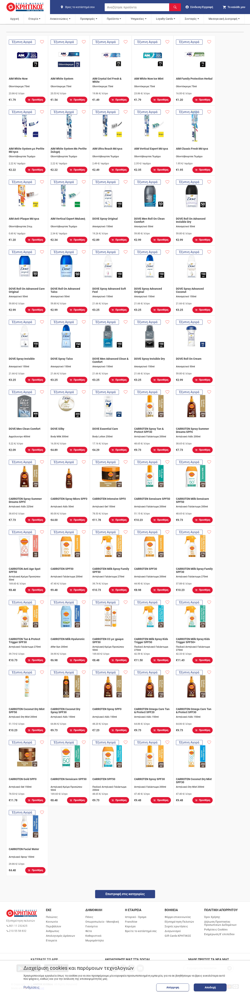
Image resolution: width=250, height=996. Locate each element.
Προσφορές (87, 18)
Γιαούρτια (91, 926)
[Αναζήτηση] (175, 7)
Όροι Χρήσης (212, 917)
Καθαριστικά (93, 935)
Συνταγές (191, 18)
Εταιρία (33, 18)
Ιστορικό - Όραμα (135, 917)
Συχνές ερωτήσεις (176, 926)
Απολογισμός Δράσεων (60, 935)
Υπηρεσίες (137, 18)
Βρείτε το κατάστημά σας (141, 931)
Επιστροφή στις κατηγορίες (125, 894)
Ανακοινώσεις (59, 18)
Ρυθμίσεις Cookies (216, 929)
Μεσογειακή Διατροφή (223, 18)
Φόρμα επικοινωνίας (178, 917)
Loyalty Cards (164, 18)
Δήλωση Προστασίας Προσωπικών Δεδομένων (220, 923)
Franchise (131, 921)
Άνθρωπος (52, 931)
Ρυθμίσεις (31, 987)
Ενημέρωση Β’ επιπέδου (219, 934)
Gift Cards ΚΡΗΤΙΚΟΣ (178, 935)
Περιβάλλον (53, 926)
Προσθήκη (37, 99)
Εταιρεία (51, 940)
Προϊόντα (113, 18)
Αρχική (14, 18)
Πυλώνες (52, 917)
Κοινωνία (52, 921)
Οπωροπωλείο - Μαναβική (102, 921)
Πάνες (89, 917)
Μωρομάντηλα (94, 940)
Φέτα (88, 931)
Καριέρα (130, 926)
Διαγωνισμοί (173, 931)
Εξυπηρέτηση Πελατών (179, 921)
